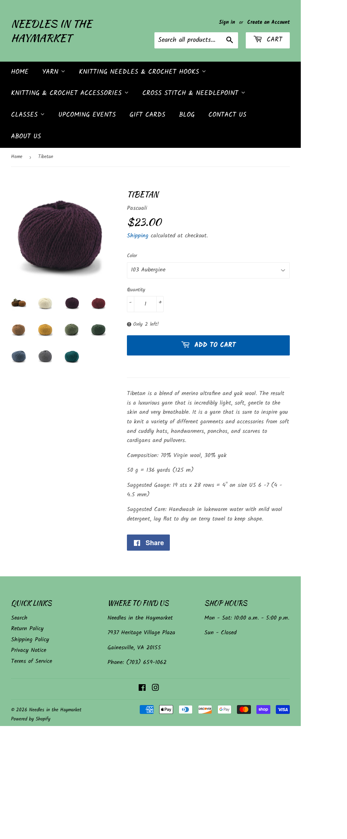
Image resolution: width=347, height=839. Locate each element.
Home (20, 72)
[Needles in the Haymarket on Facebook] (142, 688)
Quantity (136, 290)
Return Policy (27, 628)
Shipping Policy (30, 639)
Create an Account (268, 22)
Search (19, 618)
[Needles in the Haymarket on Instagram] (155, 688)
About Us (26, 136)
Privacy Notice (28, 650)
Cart (273, 39)
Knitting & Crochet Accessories (67, 93)
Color (132, 256)
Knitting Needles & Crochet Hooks (140, 72)
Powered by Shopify (30, 719)
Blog (187, 115)
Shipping (138, 235)
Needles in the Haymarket (51, 31)
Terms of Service (31, 661)
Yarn (51, 72)
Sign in (227, 22)
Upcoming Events (87, 115)
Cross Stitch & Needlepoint (191, 93)
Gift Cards (147, 115)
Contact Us (227, 115)
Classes (25, 115)
